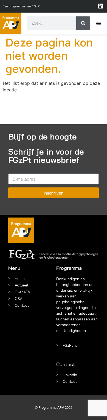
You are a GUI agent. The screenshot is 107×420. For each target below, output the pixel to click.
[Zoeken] (83, 23)
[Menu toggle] (99, 23)
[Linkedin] (100, 6)
